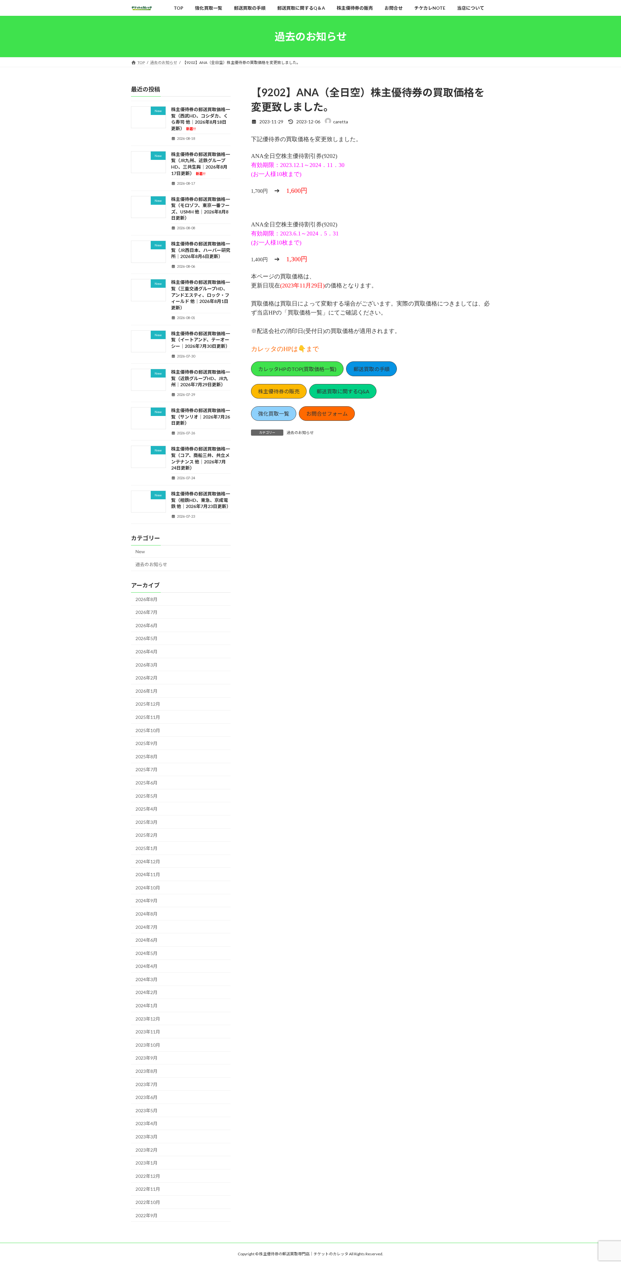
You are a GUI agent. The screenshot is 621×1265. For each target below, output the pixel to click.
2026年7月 (147, 612)
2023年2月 (147, 1150)
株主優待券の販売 (279, 391)
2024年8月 (147, 914)
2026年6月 (147, 625)
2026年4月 (147, 651)
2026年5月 (147, 638)
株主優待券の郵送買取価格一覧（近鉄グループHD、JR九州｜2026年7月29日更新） (200, 378)
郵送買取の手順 (372, 369)
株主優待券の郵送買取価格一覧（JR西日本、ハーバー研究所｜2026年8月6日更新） (200, 250)
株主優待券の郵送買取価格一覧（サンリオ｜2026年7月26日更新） (200, 417)
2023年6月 (147, 1097)
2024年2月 (147, 992)
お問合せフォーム (327, 413)
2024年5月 (147, 953)
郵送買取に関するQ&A (343, 391)
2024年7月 (147, 927)
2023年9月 (147, 1058)
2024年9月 (147, 901)
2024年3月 (147, 979)
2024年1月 (147, 1006)
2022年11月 (148, 1189)
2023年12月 (148, 1018)
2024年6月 (147, 940)
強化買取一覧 (273, 413)
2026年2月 (147, 678)
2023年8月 (147, 1071)
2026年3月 (147, 665)
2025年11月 (148, 717)
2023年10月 (148, 1045)
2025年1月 (147, 848)
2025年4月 (147, 809)
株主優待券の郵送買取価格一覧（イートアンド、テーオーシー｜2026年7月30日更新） (200, 340)
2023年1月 (147, 1163)
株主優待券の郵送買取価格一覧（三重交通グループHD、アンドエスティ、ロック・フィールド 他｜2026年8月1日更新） (200, 295)
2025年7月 (147, 769)
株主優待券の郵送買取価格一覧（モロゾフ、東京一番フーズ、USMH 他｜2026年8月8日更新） (200, 208)
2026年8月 (147, 599)
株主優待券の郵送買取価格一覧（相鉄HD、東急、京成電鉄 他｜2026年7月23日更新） (201, 500)
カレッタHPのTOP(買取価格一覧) (297, 369)
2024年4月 (147, 966)
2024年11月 (148, 874)
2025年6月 (147, 782)
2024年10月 (148, 887)
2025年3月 (147, 822)
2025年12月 (148, 704)
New (140, 552)
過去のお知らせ (300, 432)
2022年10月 (148, 1202)
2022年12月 (148, 1176)
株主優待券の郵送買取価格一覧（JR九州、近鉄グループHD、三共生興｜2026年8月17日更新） (200, 163)
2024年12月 (148, 861)
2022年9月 (147, 1215)
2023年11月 (148, 1032)
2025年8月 (147, 756)
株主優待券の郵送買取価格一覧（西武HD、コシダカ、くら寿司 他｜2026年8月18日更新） (200, 119)
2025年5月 (147, 796)
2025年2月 (147, 835)
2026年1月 (147, 691)
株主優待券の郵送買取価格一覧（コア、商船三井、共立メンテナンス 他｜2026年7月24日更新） (200, 458)
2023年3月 (147, 1136)
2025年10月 (148, 730)
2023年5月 (147, 1110)
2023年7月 (147, 1084)
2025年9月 (147, 743)
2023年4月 (147, 1123)
